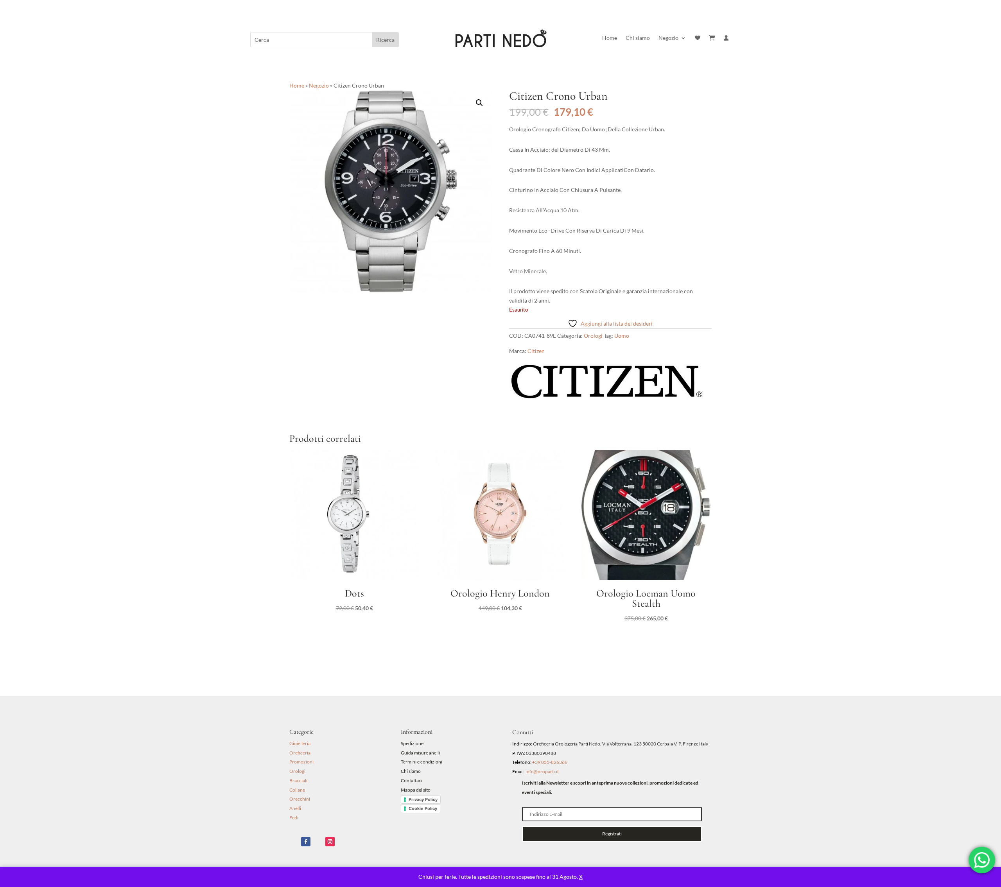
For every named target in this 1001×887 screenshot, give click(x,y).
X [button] (581, 876)
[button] (479, 103)
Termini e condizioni (422, 762)
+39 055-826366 (549, 762)
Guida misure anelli (420, 753)
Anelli (295, 808)
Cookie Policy (423, 808)
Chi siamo (638, 38)
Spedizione (412, 743)
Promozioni (301, 762)
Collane (297, 790)
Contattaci (411, 780)
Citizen (536, 351)
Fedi (293, 818)
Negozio (668, 38)
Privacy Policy (423, 799)
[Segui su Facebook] (305, 841)
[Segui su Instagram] (330, 841)
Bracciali (298, 780)
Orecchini (299, 799)
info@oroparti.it (542, 771)
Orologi (593, 335)
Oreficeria (299, 753)
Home (609, 38)
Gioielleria (299, 743)
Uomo (621, 335)
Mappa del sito (416, 790)
